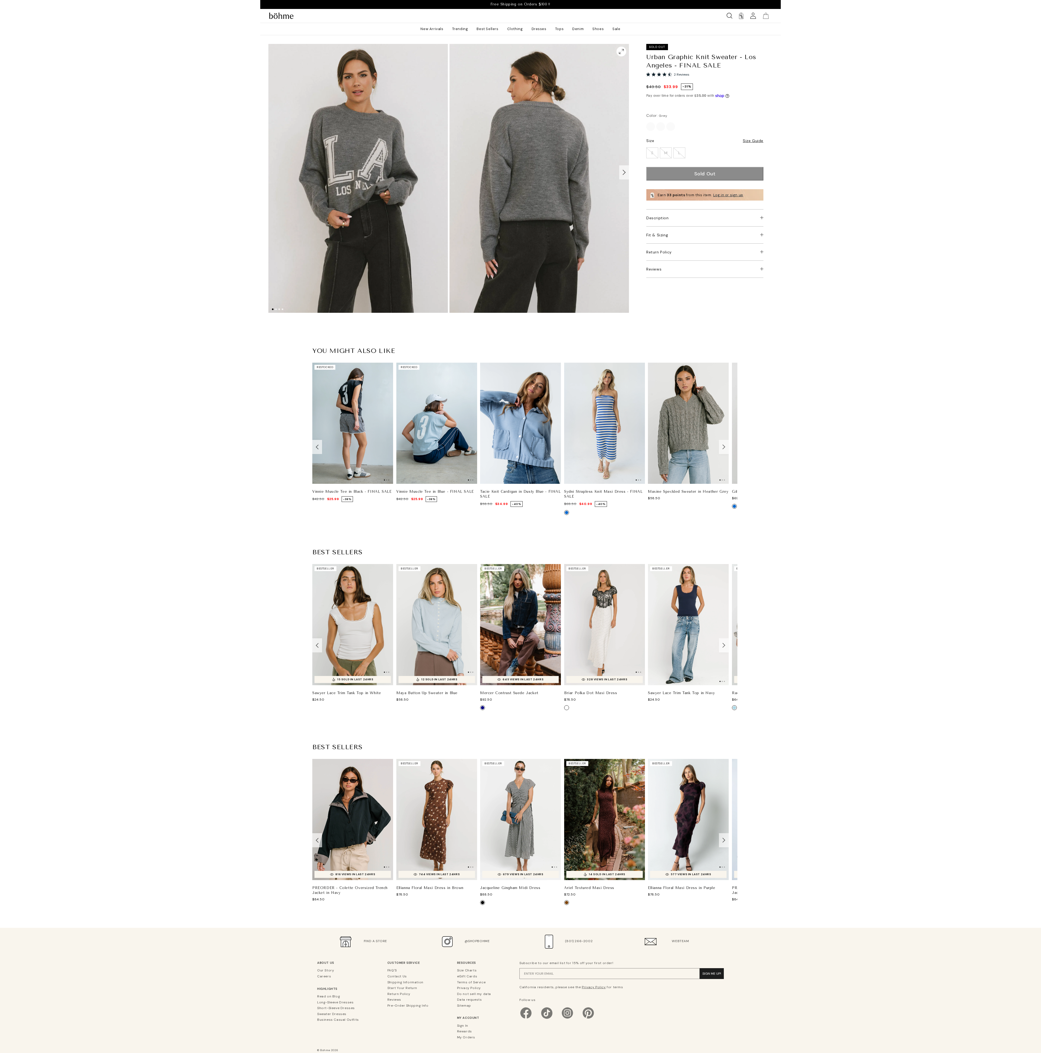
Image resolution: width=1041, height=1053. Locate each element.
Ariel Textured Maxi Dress (589, 888)
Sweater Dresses (331, 1014)
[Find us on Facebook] (525, 1018)
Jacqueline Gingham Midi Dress (510, 888)
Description (657, 217)
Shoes (598, 29)
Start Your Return (402, 988)
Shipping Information (405, 982)
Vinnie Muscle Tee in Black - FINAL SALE (351, 492)
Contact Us (397, 976)
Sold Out (705, 173)
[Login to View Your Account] (753, 16)
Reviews (653, 269)
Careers (324, 976)
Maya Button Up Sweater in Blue (427, 693)
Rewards (464, 1031)
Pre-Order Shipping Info (408, 1005)
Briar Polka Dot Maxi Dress (590, 693)
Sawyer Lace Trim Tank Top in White (346, 693)
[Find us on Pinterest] (588, 1018)
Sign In (462, 1025)
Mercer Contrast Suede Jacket (509, 693)
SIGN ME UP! (711, 973)
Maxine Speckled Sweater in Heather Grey (688, 492)
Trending (460, 29)
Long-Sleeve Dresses (335, 1002)
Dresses (539, 29)
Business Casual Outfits (338, 1019)
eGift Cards (467, 976)
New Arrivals (431, 29)
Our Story (325, 970)
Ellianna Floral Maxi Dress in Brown (430, 888)
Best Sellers (487, 29)
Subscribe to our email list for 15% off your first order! (566, 963)
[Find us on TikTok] (546, 1018)
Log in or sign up (728, 195)
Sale (616, 29)
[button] (624, 172)
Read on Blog (328, 996)
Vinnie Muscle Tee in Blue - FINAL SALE (435, 492)
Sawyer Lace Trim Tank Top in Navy (681, 693)
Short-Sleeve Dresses (336, 1008)
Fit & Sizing (657, 235)
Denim (578, 29)
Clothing (515, 29)
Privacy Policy (469, 988)
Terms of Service (471, 982)
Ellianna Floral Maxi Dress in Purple (681, 888)
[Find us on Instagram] (567, 1018)
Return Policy (659, 252)
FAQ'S (392, 970)
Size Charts (467, 970)
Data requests (469, 999)
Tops (559, 29)
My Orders (466, 1037)
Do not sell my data (474, 994)
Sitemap (464, 1005)
